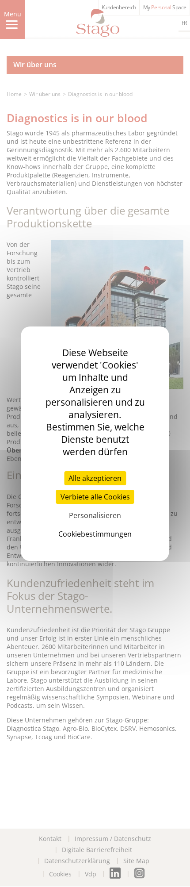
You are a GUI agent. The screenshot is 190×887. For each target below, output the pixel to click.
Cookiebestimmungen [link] (95, 534)
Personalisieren (95, 515)
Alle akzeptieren (95, 478)
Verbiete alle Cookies (95, 497)
